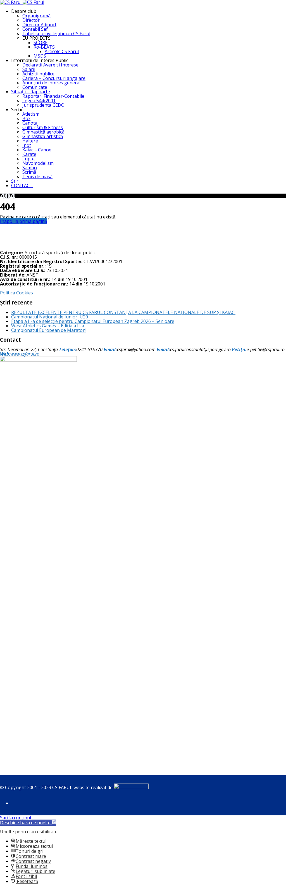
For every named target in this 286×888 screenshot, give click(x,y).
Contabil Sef (35, 29)
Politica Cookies (16, 293)
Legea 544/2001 (39, 100)
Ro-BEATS (44, 47)
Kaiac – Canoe (36, 150)
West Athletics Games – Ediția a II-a (47, 326)
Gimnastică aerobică (43, 132)
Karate (29, 154)
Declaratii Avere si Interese (50, 65)
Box (26, 118)
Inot (26, 145)
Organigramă (36, 16)
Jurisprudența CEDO (43, 105)
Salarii (28, 69)
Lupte (28, 159)
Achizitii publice (38, 74)
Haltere (30, 141)
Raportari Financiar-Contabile (53, 96)
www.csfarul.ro (25, 354)
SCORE (40, 42)
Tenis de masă (37, 176)
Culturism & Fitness (42, 127)
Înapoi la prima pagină (23, 221)
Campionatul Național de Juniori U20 (49, 317)
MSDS (40, 56)
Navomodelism (38, 163)
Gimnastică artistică (42, 136)
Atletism (30, 114)
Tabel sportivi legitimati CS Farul (56, 33)
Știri (15, 181)
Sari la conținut (16, 818)
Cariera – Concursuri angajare (53, 78)
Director (31, 20)
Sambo (29, 168)
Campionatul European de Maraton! (48, 330)
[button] (28, 823)
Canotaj (30, 123)
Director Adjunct (39, 25)
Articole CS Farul (62, 51)
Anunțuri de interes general (51, 83)
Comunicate (34, 87)
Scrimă (29, 172)
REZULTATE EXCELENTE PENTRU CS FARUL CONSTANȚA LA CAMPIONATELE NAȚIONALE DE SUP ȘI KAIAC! (123, 312)
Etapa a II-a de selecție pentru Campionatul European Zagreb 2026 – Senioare (92, 321)
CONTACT (22, 185)
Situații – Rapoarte (30, 92)
